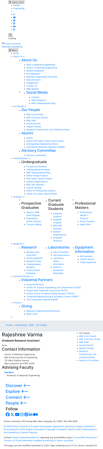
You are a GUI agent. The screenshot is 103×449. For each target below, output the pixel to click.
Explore (13, 391)
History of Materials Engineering (41, 67)
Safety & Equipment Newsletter (58, 270)
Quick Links (17, 2)
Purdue (16, 5)
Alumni (27, 133)
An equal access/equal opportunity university (52, 426)
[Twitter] (12, 415)
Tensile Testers (87, 259)
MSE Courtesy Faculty (37, 117)
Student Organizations (37, 181)
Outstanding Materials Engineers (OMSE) (45, 147)
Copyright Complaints (56, 429)
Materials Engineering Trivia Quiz (42, 76)
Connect (14, 397)
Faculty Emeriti (33, 123)
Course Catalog (33, 187)
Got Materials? (33, 73)
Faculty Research (34, 258)
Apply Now (85, 224)
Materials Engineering (12, 46)
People (13, 403)
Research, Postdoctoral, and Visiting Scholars (48, 129)
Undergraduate (20, 158)
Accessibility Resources (85, 437)
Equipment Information (84, 249)
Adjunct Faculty (33, 126)
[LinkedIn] (14, 23)
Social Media (37, 92)
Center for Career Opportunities (41, 193)
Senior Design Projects (37, 175)
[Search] (10, 35)
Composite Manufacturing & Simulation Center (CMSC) (52, 296)
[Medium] (14, 26)
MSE (31, 325)
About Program (87, 221)
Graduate (18, 196)
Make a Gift (32, 314)
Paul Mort (9, 372)
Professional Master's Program (86, 215)
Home (16, 53)
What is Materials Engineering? (41, 64)
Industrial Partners (22, 276)
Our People (18, 106)
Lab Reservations (61, 255)
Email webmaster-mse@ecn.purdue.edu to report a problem (44, 440)
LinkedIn (35, 97)
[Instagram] (14, 14)
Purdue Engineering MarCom (25, 437)
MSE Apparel (32, 89)
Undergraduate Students (38, 169)
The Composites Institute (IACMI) (42, 299)
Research (17, 243)
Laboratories (58, 247)
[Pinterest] (26, 415)
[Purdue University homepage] (11, 43)
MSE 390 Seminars (35, 184)
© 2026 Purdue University (16, 426)
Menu (14, 50)
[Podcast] (14, 29)
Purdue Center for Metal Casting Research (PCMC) (50, 293)
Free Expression (11, 429)
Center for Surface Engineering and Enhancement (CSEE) (53, 287)
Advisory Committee (38, 150)
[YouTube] (14, 17)
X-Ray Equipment (88, 262)
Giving (16, 302)
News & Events (33, 80)
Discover (14, 385)
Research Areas (33, 261)
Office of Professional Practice (41, 190)
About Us (18, 56)
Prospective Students (36, 166)
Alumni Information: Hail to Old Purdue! (44, 141)
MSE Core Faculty (34, 114)
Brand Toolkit (75, 429)
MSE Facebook (38, 100)
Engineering (18, 8)
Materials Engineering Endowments (43, 311)
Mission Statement (35, 70)
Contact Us (31, 86)
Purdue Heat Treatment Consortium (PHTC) (47, 290)
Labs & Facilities (60, 252)
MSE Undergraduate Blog (43, 103)
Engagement (32, 83)
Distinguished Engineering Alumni (42, 144)
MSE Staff (31, 120)
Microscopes (86, 256)
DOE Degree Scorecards (32, 429)
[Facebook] (14, 20)
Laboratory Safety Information (58, 261)
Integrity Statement (85, 426)
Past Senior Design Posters (39, 178)
